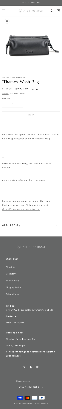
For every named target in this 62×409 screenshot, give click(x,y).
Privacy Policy (12, 294)
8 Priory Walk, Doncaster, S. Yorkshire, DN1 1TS (29, 309)
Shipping (5, 93)
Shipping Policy (13, 287)
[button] (3, 11)
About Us (10, 267)
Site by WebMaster (42, 403)
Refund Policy (12, 280)
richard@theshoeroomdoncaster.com (21, 209)
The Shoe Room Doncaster (27, 403)
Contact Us (11, 273)
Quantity (6, 98)
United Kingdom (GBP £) (29, 387)
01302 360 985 (17, 322)
